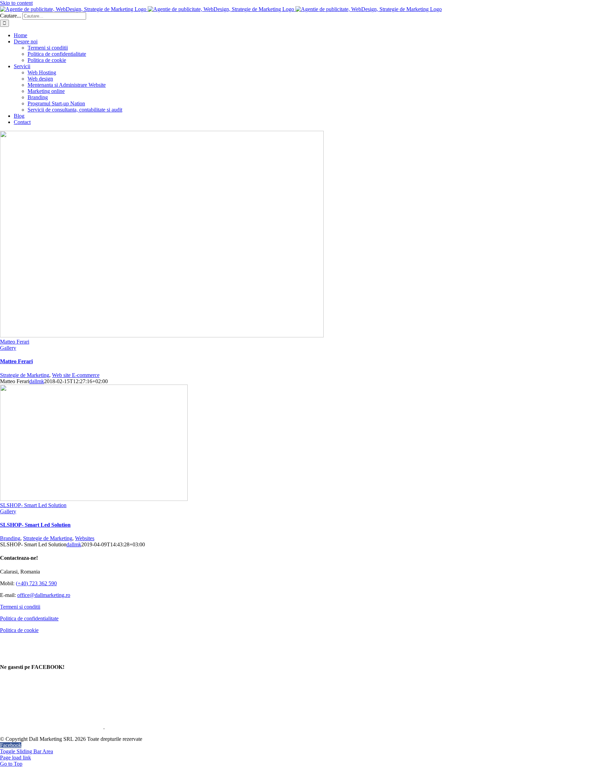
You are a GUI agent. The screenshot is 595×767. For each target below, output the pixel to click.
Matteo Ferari (14, 342)
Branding (10, 538)
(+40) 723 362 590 (36, 583)
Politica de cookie (19, 630)
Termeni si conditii (20, 607)
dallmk (36, 381)
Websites (84, 538)
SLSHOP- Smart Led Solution (33, 505)
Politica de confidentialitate (29, 618)
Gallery (8, 348)
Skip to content (16, 3)
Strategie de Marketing (24, 375)
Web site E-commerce (76, 375)
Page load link (15, 757)
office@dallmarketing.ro (43, 595)
